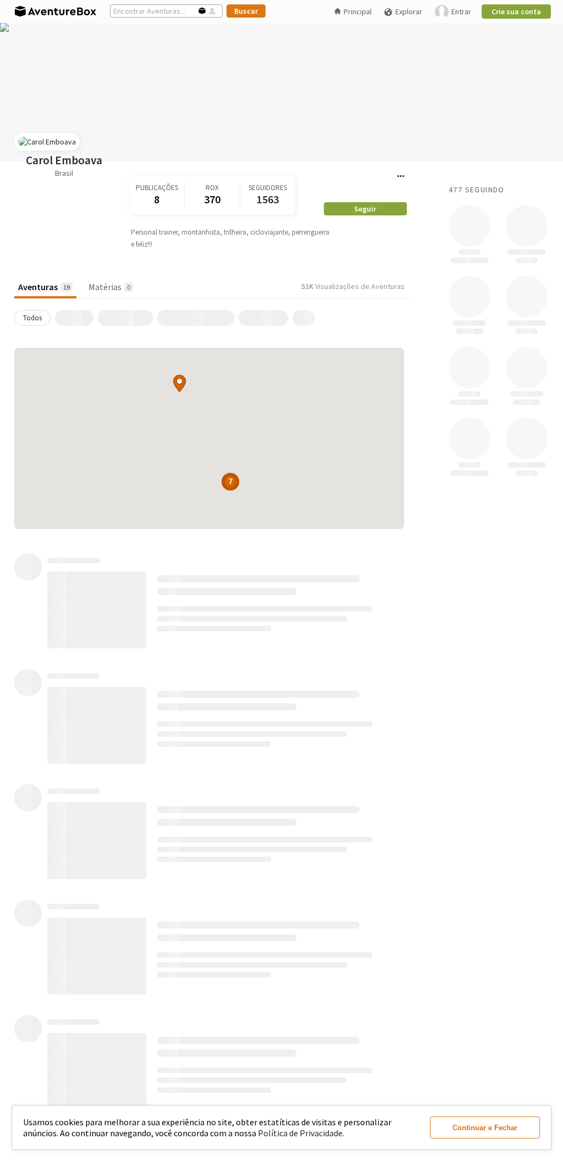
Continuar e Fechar (484, 1128)
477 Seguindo (477, 190)
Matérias (109, 286)
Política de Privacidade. (301, 1132)
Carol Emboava (64, 160)
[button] (179, 383)
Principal (358, 11)
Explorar (408, 11)
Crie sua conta (516, 11)
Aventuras (44, 286)
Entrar (461, 11)
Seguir (365, 209)
